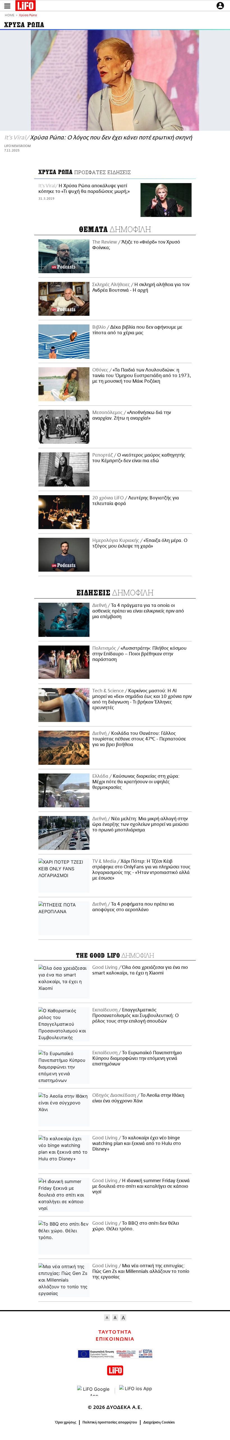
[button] (7, 6)
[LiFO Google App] (94, 1391)
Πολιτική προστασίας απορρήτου (109, 1422)
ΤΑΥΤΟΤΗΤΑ (114, 1332)
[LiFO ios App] (136, 1390)
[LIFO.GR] (25, 6)
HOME (9, 15)
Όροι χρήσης (65, 1422)
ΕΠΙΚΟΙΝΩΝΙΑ (115, 1339)
